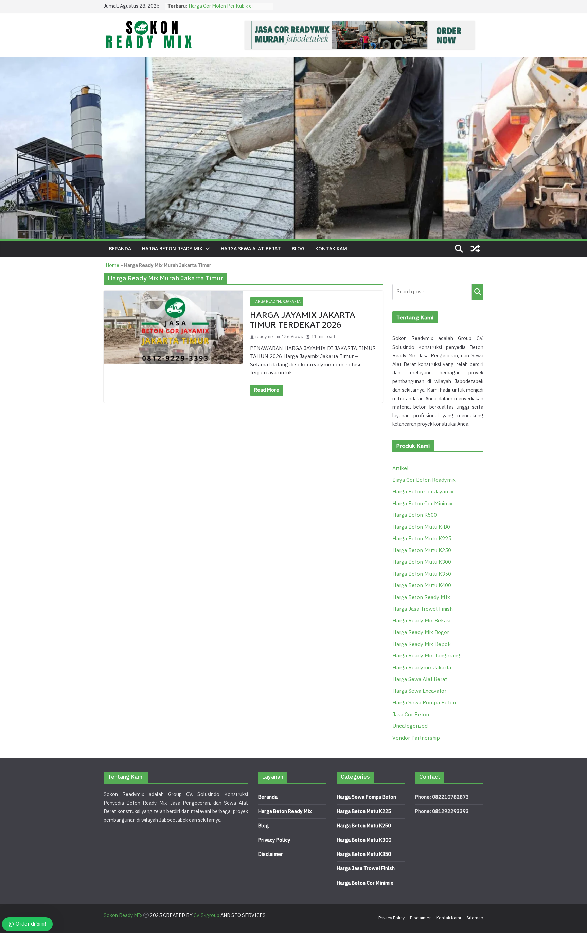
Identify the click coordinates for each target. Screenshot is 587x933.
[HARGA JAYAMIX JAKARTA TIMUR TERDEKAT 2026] (173, 327)
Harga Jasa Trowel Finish (422, 609)
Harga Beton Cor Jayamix (422, 492)
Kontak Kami (332, 248)
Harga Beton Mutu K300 (421, 562)
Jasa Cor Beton (410, 715)
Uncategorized (410, 726)
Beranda (120, 248)
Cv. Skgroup (206, 915)
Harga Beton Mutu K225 (421, 539)
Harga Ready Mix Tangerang (426, 656)
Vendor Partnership (416, 738)
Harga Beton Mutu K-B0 (421, 527)
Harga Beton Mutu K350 (421, 574)
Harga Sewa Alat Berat (251, 248)
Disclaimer (270, 854)
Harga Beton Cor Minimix (422, 504)
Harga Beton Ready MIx (172, 248)
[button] (206, 248)
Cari (477, 292)
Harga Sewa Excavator (419, 691)
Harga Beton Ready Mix (285, 811)
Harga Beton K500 (414, 515)
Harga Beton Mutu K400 (421, 585)
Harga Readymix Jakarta (277, 301)
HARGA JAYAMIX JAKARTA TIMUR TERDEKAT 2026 (302, 320)
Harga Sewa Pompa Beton (424, 703)
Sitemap (474, 918)
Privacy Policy (274, 840)
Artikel (400, 468)
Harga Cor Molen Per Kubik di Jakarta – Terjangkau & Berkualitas (227, 10)
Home (112, 265)
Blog (298, 248)
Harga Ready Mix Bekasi (421, 621)
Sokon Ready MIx (123, 915)
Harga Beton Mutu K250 (421, 550)
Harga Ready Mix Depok (421, 644)
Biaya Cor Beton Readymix (424, 480)
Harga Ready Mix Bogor (420, 632)
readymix (264, 337)
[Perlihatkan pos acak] (475, 249)
